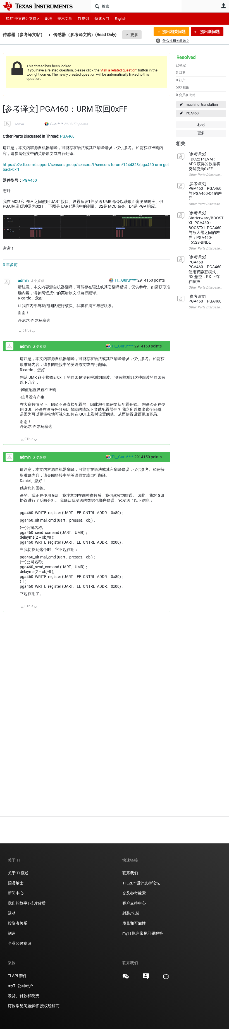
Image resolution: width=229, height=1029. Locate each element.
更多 (134, 34)
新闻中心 (15, 893)
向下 (33, 332)
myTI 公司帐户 (20, 986)
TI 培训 (83, 18)
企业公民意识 (19, 943)
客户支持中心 (134, 903)
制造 (12, 933)
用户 (223, 6)
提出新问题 (209, 31)
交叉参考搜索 (134, 893)
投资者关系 (17, 923)
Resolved (186, 57)
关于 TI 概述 (18, 873)
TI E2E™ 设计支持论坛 (141, 883)
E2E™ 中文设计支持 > (22, 18)
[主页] (42, 6)
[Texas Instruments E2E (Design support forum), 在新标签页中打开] (145, 978)
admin (19, 124)
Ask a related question (118, 70)
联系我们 (130, 873)
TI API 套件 (17, 975)
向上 (20, 332)
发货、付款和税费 (23, 996)
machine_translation (202, 104)
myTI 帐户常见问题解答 (142, 933)
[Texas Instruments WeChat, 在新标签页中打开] (125, 978)
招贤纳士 (15, 883)
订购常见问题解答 (23, 1006)
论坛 (48, 18)
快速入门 (102, 18)
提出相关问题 (174, 31)
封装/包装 (131, 913)
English (120, 18)
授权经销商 (49, 1006)
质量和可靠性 (134, 923)
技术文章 (65, 18)
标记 (201, 125)
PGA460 (192, 113)
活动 (12, 913)
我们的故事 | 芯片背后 (27, 903)
